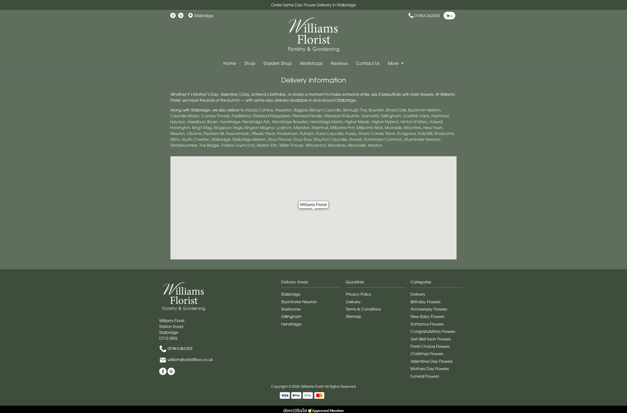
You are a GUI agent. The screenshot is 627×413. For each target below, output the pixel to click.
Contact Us (368, 63)
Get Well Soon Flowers (430, 339)
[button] (313, 283)
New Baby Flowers (427, 316)
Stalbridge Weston (249, 139)
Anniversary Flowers (428, 309)
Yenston (375, 145)
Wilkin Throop (291, 145)
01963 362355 (427, 15)
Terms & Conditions (363, 309)
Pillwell (257, 133)
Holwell (435, 121)
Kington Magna (259, 127)
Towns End (245, 145)
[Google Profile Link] (180, 15)
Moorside (393, 127)
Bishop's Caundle (325, 110)
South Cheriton (195, 139)
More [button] (394, 63)
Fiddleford (241, 115)
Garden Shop (278, 63)
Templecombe (183, 145)
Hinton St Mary (413, 121)
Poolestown (287, 133)
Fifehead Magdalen (271, 115)
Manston (301, 127)
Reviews (339, 63)
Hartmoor (439, 115)
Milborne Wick (370, 127)
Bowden (376, 110)
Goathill (410, 115)
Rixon (390, 133)
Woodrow (337, 145)
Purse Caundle (329, 133)
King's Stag (202, 127)
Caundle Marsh (184, 115)
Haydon (177, 121)
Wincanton (315, 145)
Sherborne (444, 133)
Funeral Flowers (424, 376)
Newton (177, 133)
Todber (227, 145)
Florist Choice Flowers (429, 346)
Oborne (194, 133)
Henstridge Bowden (290, 121)
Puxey (351, 133)
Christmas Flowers (426, 353)
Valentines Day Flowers (431, 361)
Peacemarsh (238, 133)
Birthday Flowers (425, 301)
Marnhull (320, 127)
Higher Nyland (385, 121)
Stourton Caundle (330, 139)
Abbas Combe (259, 110)
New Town (432, 127)
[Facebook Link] (173, 15)
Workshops (311, 63)
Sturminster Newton (422, 139)
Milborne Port (342, 127)
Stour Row (302, 139)
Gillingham (391, 115)
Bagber (300, 110)
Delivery (353, 301)
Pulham (307, 133)
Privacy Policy (358, 294)
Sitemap (353, 316)
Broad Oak (396, 110)
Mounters (412, 127)
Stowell (355, 139)
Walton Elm (267, 145)
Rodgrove (406, 133)
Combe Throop (215, 115)
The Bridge (209, 145)
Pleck (270, 133)
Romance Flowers (427, 324)
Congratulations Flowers (432, 331)
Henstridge (230, 121)
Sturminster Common (382, 139)
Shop (249, 63)
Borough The (355, 110)
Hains (424, 115)
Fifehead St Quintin (341, 115)
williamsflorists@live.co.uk (190, 359)
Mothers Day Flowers (429, 368)
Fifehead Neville (307, 115)
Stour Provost (279, 139)
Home (229, 63)
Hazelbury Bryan (202, 121)
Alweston (283, 110)
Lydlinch (283, 127)
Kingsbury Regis (228, 127)
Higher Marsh (357, 121)
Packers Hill (214, 133)
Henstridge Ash (256, 121)
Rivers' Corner (371, 133)
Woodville (357, 145)
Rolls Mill (425, 133)
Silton (175, 139)
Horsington (180, 127)
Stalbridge (220, 139)
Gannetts (370, 115)
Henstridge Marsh (326, 121)
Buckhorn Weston (424, 110)
